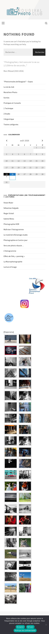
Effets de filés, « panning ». (14, 256)
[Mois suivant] (42, 140)
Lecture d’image (10, 267)
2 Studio (7, 114)
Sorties (6, 97)
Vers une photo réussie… (14, 245)
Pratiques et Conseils (12, 103)
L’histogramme (10, 251)
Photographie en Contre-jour (15, 240)
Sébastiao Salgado (11, 208)
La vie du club (9, 87)
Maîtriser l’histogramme (14, 229)
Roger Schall (9, 213)
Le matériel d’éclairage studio (16, 235)
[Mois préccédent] (7, 140)
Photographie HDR (11, 224)
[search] (45, 23)
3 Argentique (9, 119)
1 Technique (8, 108)
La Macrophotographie (13, 261)
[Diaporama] (9, 332)
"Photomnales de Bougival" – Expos (18, 81)
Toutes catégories (11, 124)
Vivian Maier (8, 202)
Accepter (20, 627)
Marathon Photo (10, 92)
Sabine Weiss (9, 219)
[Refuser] (46, 625)
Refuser (30, 627)
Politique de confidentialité (25, 630)
